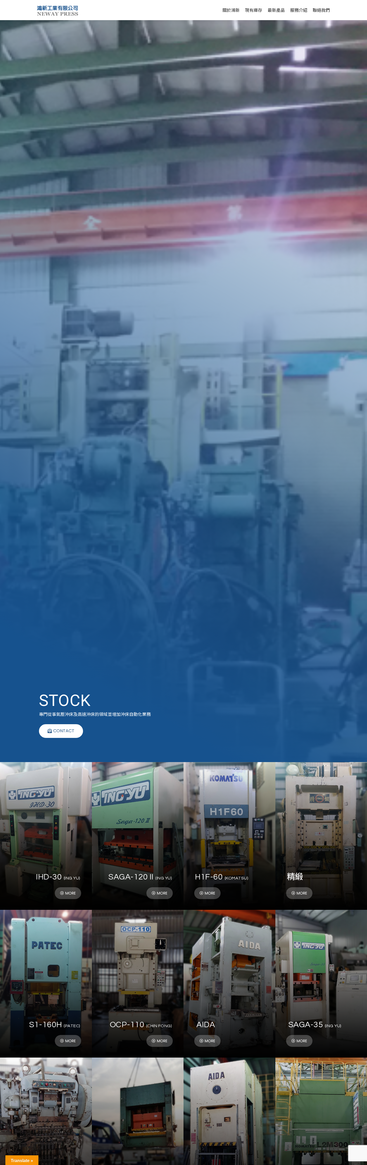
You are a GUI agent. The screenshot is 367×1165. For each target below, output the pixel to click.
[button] (61, 731)
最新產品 (276, 10)
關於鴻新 (231, 10)
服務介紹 (298, 10)
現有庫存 (253, 10)
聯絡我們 (321, 10)
